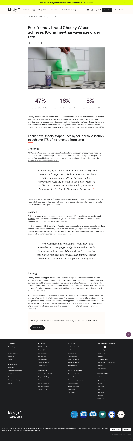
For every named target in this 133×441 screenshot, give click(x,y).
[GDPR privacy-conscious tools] (121, 414)
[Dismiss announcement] (124, 3)
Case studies (18, 17)
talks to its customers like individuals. (43, 161)
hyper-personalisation (53, 278)
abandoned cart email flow (64, 285)
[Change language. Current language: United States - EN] (88, 10)
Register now (88, 3)
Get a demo (119, 10)
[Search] (92, 10)
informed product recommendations (82, 199)
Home (9, 17)
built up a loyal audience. (61, 127)
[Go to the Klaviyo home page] (14, 10)
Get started (37, 328)
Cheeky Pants (46, 125)
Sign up (107, 10)
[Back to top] (128, 334)
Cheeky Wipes (94, 122)
